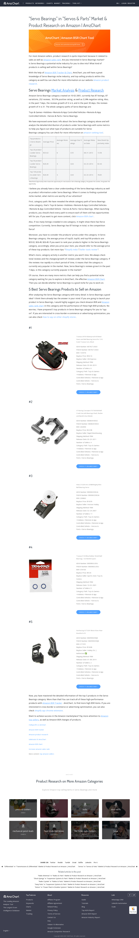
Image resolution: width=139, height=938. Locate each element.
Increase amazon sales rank (39, 749)
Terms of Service (53, 914)
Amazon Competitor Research (58, 931)
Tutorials (85, 903)
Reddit (60, 862)
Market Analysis (62, 90)
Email (74, 862)
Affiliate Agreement (54, 903)
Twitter (52, 862)
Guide (84, 900)
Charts (49, 3)
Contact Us (51, 917)
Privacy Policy (52, 910)
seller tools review (88, 249)
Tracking (29, 914)
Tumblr (67, 862)
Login (124, 3)
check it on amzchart (88, 392)
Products (30, 3)
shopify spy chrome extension (49, 710)
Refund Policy (52, 907)
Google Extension (54, 928)
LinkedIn (88, 862)
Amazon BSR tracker (36, 730)
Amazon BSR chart (84, 216)
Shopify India (71, 249)
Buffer (80, 862)
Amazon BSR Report (89, 914)
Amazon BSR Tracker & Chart (58, 72)
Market (57, 3)
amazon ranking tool (93, 132)
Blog (83, 907)
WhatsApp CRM (117, 900)
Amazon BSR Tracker (52, 703)
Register (131, 3)
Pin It (96, 862)
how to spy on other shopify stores (59, 317)
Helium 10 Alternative (55, 924)
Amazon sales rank (52, 59)
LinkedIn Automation (119, 903)
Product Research (91, 90)
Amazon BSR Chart (96, 279)
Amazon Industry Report (91, 917)
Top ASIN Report (88, 910)
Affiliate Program (53, 900)
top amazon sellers (47, 754)
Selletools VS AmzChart (37, 739)
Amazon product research (38, 734)
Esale (114, 907)
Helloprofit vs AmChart (37, 725)
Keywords (30, 903)
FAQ (49, 921)
